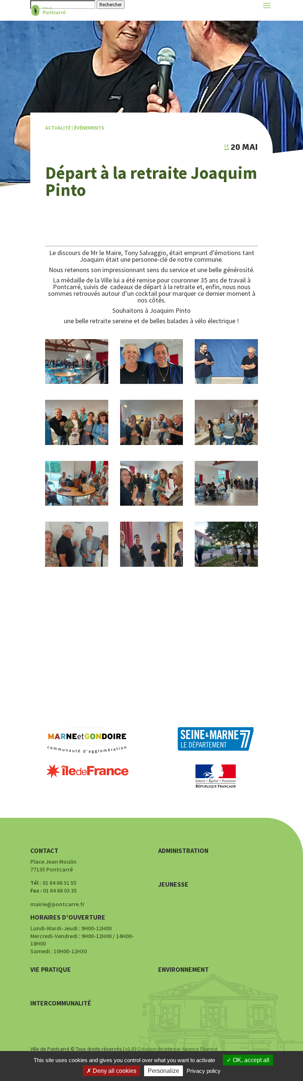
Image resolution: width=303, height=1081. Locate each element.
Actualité (58, 127)
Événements (89, 127)
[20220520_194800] (76, 381)
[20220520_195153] (226, 381)
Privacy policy (204, 1071)
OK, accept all (250, 1060)
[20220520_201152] (76, 564)
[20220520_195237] (151, 381)
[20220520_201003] (76, 442)
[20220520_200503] (151, 442)
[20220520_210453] (226, 442)
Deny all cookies (113, 1071)
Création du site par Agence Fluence (177, 1048)
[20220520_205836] (226, 503)
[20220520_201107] (151, 564)
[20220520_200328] (151, 503)
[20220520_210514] (226, 564)
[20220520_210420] (76, 503)
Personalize (163, 1071)
